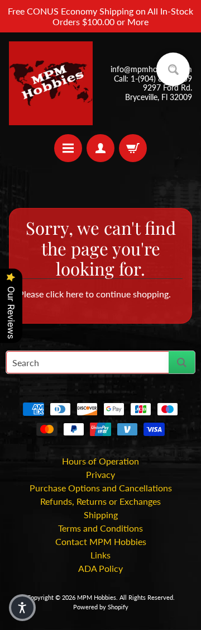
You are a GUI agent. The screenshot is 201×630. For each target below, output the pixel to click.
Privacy (100, 474)
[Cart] (133, 148)
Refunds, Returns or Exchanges (100, 501)
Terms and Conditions (100, 528)
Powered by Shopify (100, 606)
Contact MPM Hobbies (100, 541)
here (74, 293)
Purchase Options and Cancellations (101, 487)
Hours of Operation (100, 461)
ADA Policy (100, 568)
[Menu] (68, 148)
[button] (22, 607)
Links (100, 555)
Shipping (101, 514)
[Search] (182, 362)
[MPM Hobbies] (51, 83)
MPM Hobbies (96, 597)
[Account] (100, 148)
